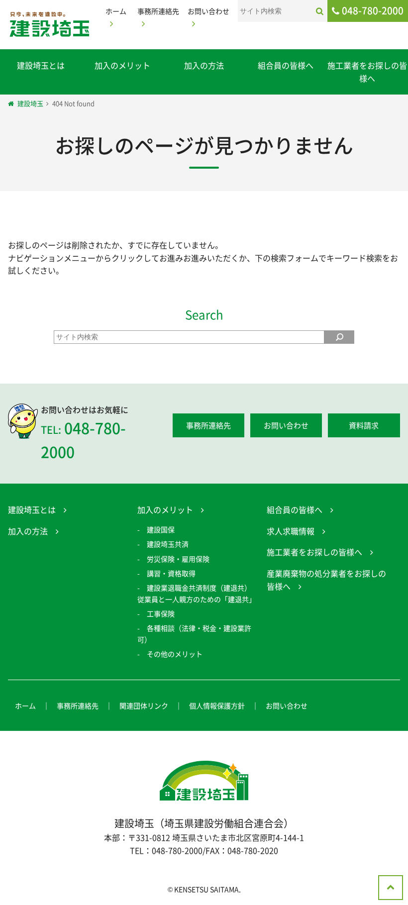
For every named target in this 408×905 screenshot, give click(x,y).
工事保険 (161, 613)
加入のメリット (122, 65)
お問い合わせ (286, 425)
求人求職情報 (290, 531)
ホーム (25, 705)
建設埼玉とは (41, 65)
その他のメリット (175, 654)
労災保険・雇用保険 (178, 559)
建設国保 (161, 529)
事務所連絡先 (208, 425)
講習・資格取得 (171, 573)
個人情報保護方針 (217, 705)
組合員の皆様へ (285, 65)
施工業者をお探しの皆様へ (367, 71)
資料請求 (364, 425)
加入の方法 (204, 65)
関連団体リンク (143, 705)
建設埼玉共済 (168, 544)
